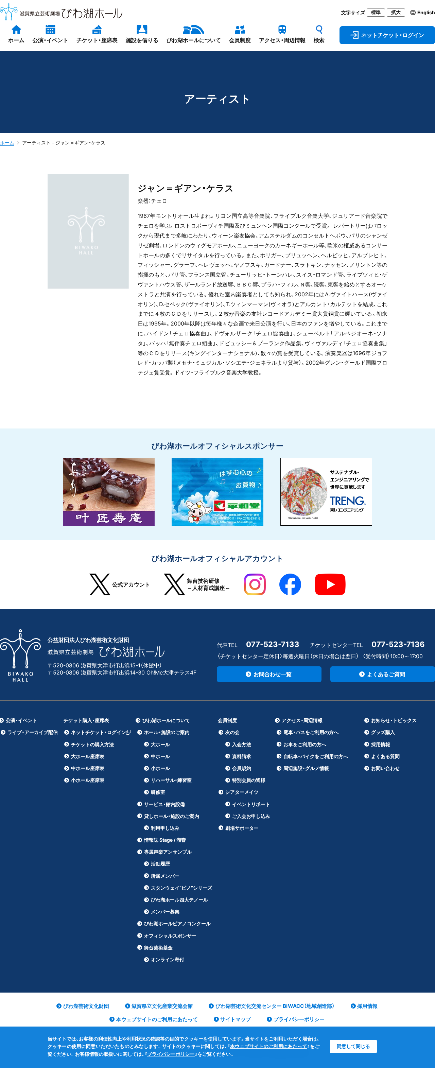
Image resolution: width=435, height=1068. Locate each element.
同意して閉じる (353, 1046)
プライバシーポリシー (171, 1054)
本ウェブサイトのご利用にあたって (268, 1046)
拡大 (396, 12)
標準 (376, 12)
